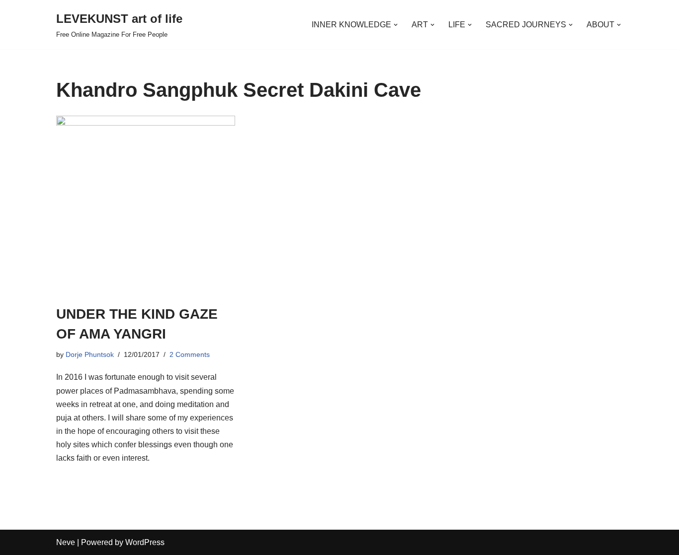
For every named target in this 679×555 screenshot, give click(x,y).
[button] (396, 25)
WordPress (145, 542)
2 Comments (190, 354)
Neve (65, 542)
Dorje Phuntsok (90, 354)
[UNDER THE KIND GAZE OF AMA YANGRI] (145, 205)
